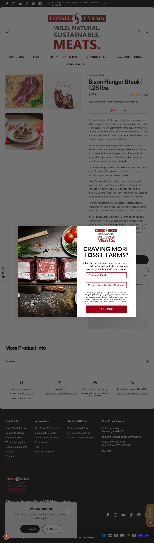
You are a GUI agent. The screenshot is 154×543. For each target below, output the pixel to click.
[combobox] (90, 285)
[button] (6, 537)
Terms (86, 303)
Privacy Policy (120, 301)
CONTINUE (106, 309)
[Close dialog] (132, 228)
